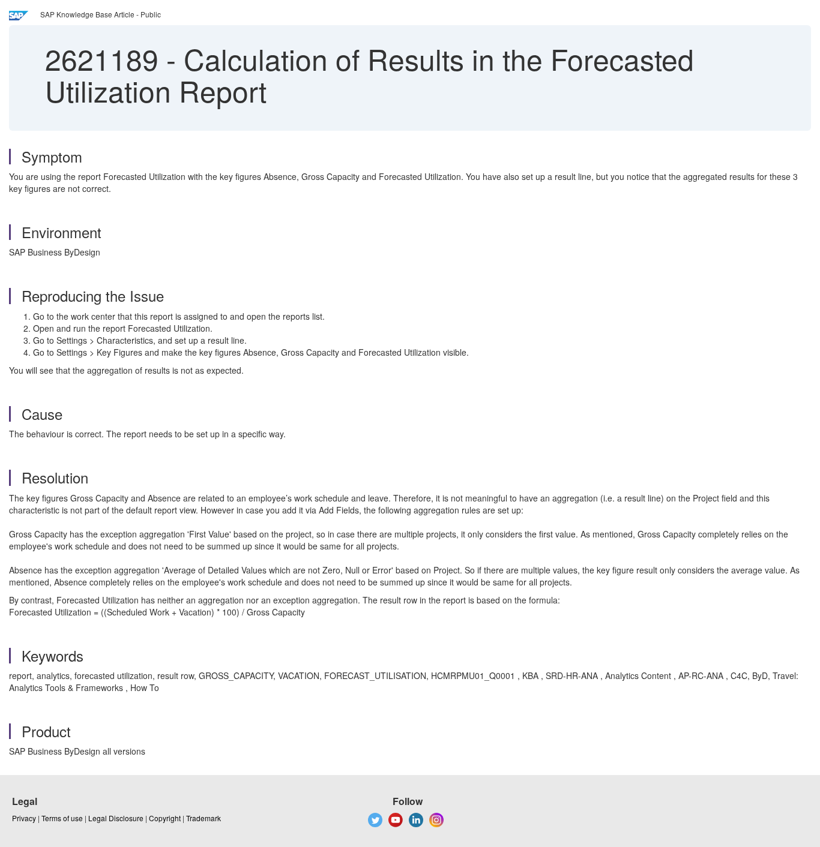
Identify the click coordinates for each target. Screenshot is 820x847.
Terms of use (62, 818)
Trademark (203, 818)
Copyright (165, 818)
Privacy (24, 818)
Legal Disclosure (115, 818)
